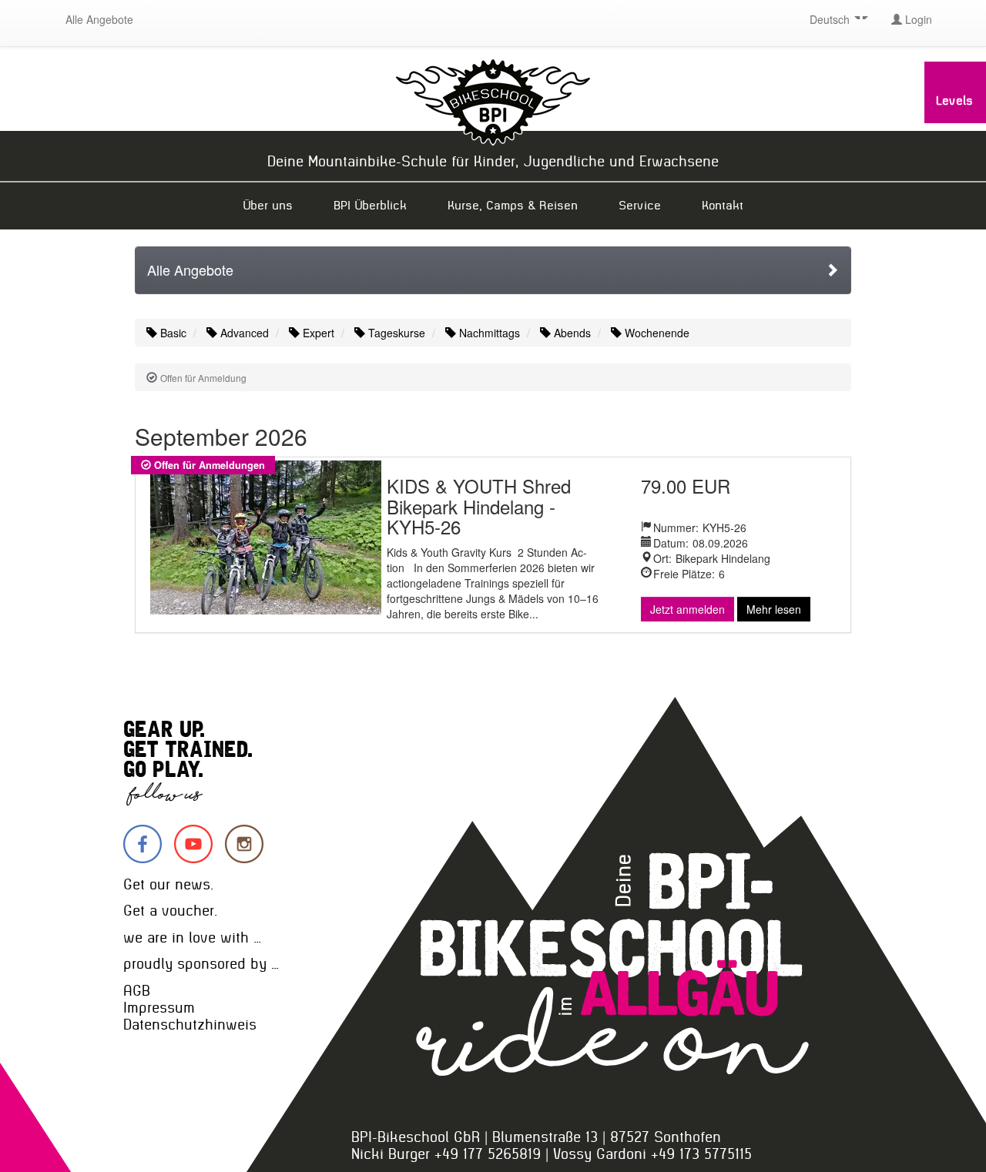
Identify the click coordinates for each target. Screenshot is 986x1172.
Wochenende (655, 332)
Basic (171, 332)
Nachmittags (488, 332)
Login (917, 19)
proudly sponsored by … (201, 964)
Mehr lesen (773, 609)
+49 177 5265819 (487, 1154)
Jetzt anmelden (687, 609)
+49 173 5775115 (701, 1154)
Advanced (243, 332)
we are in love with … (192, 937)
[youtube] (193, 844)
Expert (317, 332)
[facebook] (142, 844)
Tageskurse (395, 332)
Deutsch (831, 19)
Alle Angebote (99, 19)
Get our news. (168, 884)
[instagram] (244, 844)
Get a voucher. (170, 910)
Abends (571, 332)
